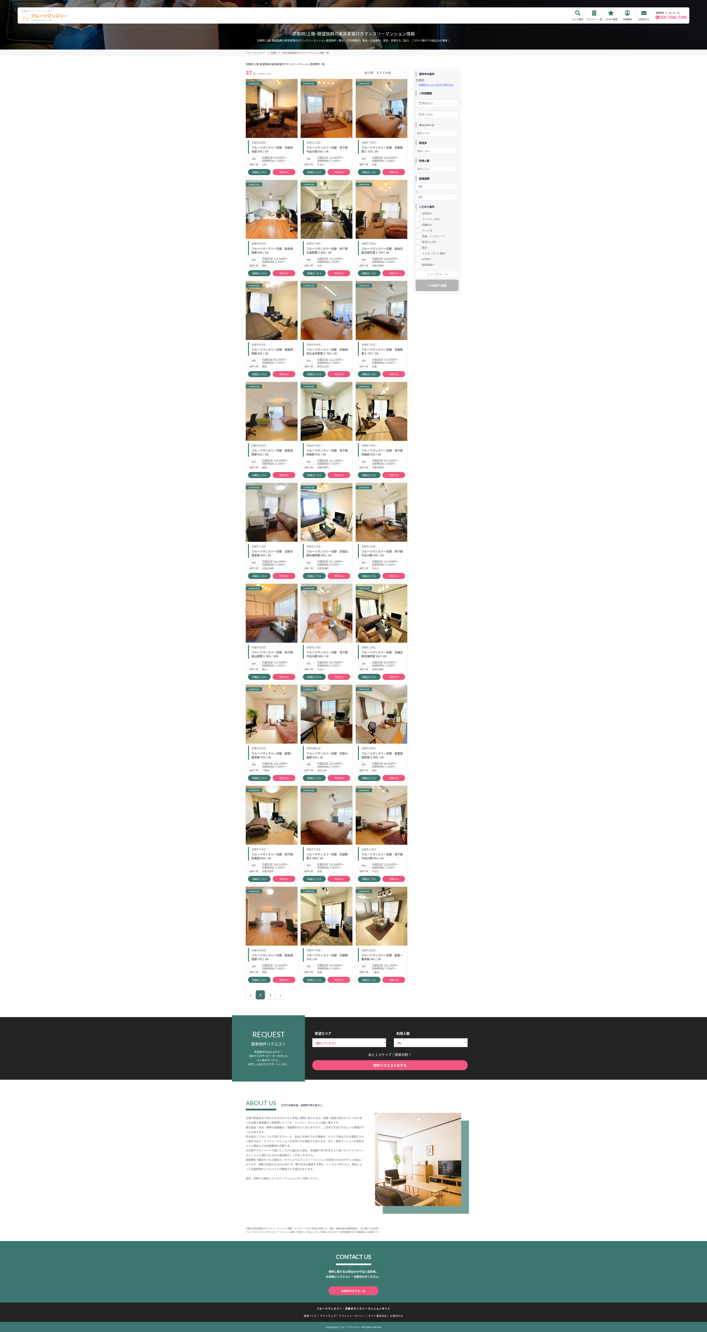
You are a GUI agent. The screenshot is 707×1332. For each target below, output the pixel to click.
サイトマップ (328, 1316)
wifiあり (426, 259)
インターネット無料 (433, 253)
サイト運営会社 (377, 1316)
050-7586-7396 (673, 17)
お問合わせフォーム (353, 1291)
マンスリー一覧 (594, 19)
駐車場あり (428, 264)
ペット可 (427, 230)
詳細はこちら (259, 172)
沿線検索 (627, 19)
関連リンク (310, 1316)
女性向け (427, 213)
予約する (284, 172)
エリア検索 (577, 19)
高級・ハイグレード (433, 236)
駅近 (424, 247)
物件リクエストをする (390, 1065)
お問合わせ (643, 19)
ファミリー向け (431, 219)
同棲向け (427, 225)
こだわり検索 (611, 19)
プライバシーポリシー (352, 1316)
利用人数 (403, 1033)
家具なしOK (429, 242)
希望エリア (323, 1033)
